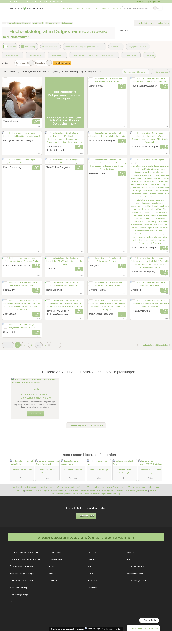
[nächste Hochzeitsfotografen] (55, 345)
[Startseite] (3, 23)
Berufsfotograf (31, 47)
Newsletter (92, 588)
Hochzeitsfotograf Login (146, 2)
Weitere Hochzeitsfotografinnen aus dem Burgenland (92, 490)
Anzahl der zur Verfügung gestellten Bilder (82, 47)
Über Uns (116, 8)
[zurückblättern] (94, 80)
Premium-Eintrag (56, 559)
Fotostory (37, 389)
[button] (8, 345)
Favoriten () (144, 628)
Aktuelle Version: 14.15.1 (111, 629)
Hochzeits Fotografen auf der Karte (25, 552)
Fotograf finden (67, 8)
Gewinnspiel (93, 580)
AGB (128, 559)
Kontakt (54, 580)
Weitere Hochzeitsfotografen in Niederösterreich (34, 487)
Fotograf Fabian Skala (22, 470)
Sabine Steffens (11, 332)
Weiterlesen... (36, 414)
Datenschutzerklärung (136, 566)
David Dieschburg (12, 167)
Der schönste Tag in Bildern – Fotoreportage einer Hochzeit (35, 396)
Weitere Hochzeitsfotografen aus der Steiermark (46, 490)
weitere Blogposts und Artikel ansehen (87, 425)
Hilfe (158, 2)
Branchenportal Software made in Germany (67, 629)
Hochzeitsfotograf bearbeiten (139, 580)
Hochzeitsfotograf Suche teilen (154, 345)
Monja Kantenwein (140, 310)
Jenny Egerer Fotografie (101, 314)
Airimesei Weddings (99, 470)
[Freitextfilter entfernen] (155, 8)
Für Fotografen (102, 8)
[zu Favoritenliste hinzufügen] (5, 79)
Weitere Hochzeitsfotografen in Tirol (132, 490)
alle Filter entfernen (63, 63)
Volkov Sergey (96, 85)
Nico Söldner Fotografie (58, 167)
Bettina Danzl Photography (125, 471)
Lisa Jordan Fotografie (73, 470)
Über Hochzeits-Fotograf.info (22, 566)
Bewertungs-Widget (20, 595)
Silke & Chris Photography (144, 146)
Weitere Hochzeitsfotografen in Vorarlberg (102, 493)
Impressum (131, 552)
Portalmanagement (135, 573)
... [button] (38, 344)
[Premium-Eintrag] (158, 456)
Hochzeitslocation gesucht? (24, 2)
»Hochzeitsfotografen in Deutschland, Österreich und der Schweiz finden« (86, 537)
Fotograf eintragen (85, 8)
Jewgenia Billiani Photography (47, 471)
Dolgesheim (40, 63)
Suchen (160, 8)
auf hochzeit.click (87, 516)
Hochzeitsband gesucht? (52, 2)
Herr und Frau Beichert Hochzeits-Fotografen (57, 312)
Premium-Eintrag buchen (22, 580)
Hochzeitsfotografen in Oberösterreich (109, 487)
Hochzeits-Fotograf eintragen (22, 573)
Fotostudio (11, 47)
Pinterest (91, 559)
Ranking (52, 566)
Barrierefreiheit (150, 620)
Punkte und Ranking (18, 588)
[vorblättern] (120, 80)
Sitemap (52, 573)
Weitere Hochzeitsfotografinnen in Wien (74, 487)
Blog (89, 566)
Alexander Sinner (97, 173)
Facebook (92, 552)
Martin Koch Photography (144, 85)
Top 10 (90, 573)
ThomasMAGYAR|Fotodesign (150, 471)
